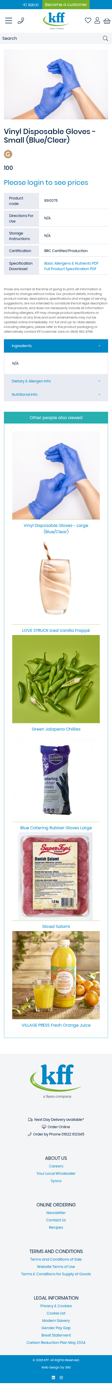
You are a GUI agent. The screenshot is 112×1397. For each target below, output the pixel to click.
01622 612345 (72, 1134)
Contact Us (56, 1220)
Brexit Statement (56, 1335)
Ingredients (22, 345)
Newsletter (56, 1212)
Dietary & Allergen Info (31, 381)
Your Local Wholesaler (56, 1173)
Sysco (56, 1180)
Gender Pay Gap (56, 1328)
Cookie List (56, 1313)
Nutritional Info (25, 394)
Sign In (33, 4)
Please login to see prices (46, 182)
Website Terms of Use (56, 1266)
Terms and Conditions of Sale (56, 1259)
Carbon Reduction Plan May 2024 (56, 1342)
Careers (56, 1166)
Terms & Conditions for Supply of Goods (56, 1274)
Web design (50, 1367)
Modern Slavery (56, 1320)
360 (68, 1367)
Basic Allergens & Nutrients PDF (71, 263)
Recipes (56, 1227)
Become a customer (66, 5)
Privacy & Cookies (56, 1306)
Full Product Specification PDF (70, 268)
